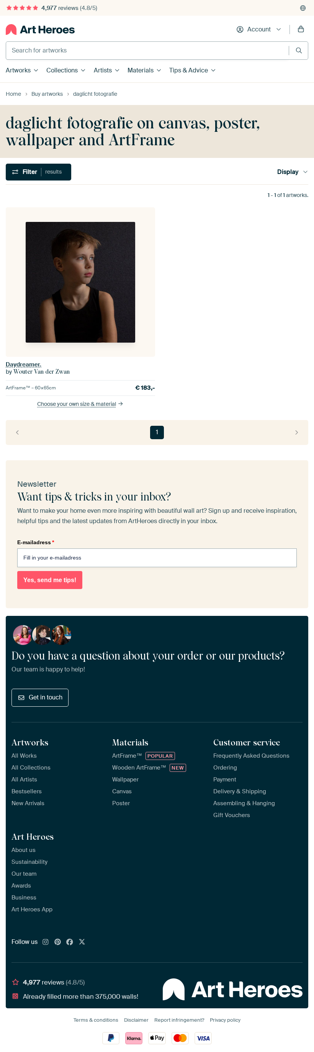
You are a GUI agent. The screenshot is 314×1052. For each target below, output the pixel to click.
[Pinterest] (58, 942)
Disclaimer (136, 1020)
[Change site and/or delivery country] (303, 8)
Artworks (18, 70)
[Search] (298, 50)
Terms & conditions (96, 1020)
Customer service (246, 742)
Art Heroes (32, 836)
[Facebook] (69, 942)
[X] (82, 942)
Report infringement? (179, 1020)
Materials (141, 70)
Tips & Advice (188, 70)
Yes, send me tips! (49, 580)
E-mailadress (35, 542)
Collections (62, 70)
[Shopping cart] (301, 29)
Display (288, 172)
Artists (103, 70)
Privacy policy (225, 1020)
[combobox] (147, 50)
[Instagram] (45, 942)
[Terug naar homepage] (40, 29)
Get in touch (45, 697)
